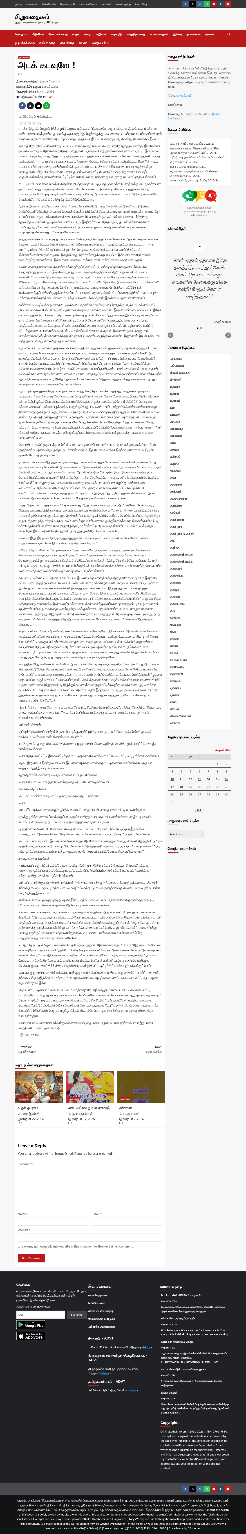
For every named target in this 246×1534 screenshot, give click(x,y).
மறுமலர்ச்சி (176, 673)
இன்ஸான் (175, 379)
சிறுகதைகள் (32, 16)
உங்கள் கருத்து (123, 4)
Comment (26, 1164)
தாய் (172, 540)
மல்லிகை (175, 680)
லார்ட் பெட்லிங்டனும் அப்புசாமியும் (89, 1108)
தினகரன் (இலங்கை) (181, 561)
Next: (154, 1049)
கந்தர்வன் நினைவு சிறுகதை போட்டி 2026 (194, 148)
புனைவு (209, 34)
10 (172, 779)
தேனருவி (175, 624)
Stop (201, 328)
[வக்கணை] (141, 1087)
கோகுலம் (175, 470)
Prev (170, 335)
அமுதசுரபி (176, 358)
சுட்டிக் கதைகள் (159, 34)
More (147, 1347)
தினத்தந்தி (176, 575)
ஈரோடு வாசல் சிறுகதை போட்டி (188, 166)
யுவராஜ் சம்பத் (30, 1114)
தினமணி (175, 582)
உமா (172, 407)
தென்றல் (175, 617)
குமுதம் (174, 463)
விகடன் (174, 708)
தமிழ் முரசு (176, 526)
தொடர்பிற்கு (141, 4)
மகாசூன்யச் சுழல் (185, 1318)
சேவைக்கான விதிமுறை (101, 1318)
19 (190, 786)
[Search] (229, 34)
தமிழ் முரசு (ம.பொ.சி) (182, 533)
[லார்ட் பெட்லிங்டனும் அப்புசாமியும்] (90, 1087)
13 (199, 779)
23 (226, 786)
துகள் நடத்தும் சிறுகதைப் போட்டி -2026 (193, 152)
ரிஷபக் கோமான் (50, 81)
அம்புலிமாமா (177, 365)
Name (23, 1214)
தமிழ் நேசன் (177, 519)
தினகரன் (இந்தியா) (181, 554)
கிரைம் (88, 34)
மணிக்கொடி (177, 666)
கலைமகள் (176, 435)
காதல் (75, 34)
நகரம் (197, 1295)
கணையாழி (176, 428)
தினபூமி (175, 589)
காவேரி (174, 449)
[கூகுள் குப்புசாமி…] (39, 1087)
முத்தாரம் (175, 687)
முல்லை (174, 694)
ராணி (173, 701)
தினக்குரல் (176, 568)
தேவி (173, 631)
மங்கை (174, 652)
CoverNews (176, 1528)
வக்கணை (125, 1108)
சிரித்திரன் (176, 484)
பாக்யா (174, 645)
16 (226, 779)
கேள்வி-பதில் (49, 4)
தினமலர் (175, 596)
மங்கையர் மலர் (178, 659)
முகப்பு (18, 4)
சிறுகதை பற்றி (67, 4)
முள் (175, 1392)
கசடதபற (175, 421)
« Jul (198, 810)
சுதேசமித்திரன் (178, 498)
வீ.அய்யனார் (131, 1114)
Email (96, 1214)
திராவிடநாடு (177, 603)
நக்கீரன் (174, 638)
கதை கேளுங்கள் (97, 1295)
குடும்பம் (101, 34)
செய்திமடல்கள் (96, 1302)
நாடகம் (83, 42)
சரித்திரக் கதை (136, 34)
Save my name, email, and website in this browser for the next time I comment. (77, 1246)
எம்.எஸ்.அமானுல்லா (195, 1369)
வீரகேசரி (175, 722)
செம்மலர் (175, 512)
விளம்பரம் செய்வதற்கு (100, 1310)
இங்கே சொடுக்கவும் (180, 95)
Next (228, 335)
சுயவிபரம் (106, 4)
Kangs (165, 1341)
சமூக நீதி (116, 34)
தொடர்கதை (67, 42)
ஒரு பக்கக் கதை (25, 42)
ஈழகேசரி (175, 386)
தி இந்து (175, 547)
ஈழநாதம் (175, 400)
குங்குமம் (175, 456)
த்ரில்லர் (177, 34)
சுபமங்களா (176, 505)
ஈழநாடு (174, 393)
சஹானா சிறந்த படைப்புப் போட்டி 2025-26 (194, 180)
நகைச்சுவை (194, 34)
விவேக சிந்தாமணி (180, 715)
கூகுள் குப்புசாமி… (30, 1108)
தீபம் (172, 610)
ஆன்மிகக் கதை (58, 34)
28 (208, 794)
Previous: (27, 1049)
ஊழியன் (175, 414)
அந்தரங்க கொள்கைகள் (101, 1326)
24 (172, 794)
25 (181, 794)
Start (198, 328)
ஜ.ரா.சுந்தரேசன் (82, 1114)
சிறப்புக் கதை (47, 42)
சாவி (173, 477)
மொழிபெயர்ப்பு (100, 42)
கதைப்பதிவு (32, 4)
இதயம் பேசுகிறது (180, 372)
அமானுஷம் (21, 34)
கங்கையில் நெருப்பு (183, 1341)
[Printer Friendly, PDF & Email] (30, 1035)
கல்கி (173, 442)
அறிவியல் (38, 34)
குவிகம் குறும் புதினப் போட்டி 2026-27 (192, 143)
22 (217, 786)
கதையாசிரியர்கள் (88, 4)
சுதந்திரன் (176, 491)
